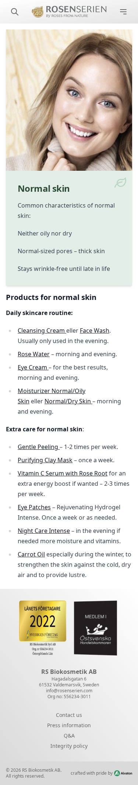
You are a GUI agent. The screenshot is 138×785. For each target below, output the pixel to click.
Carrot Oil (31, 554)
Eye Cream (32, 367)
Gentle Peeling (39, 447)
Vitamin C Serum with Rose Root (62, 473)
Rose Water (34, 354)
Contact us (69, 714)
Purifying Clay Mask (45, 460)
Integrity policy (69, 745)
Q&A (69, 735)
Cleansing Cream (42, 330)
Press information (69, 725)
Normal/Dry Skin (68, 401)
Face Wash (94, 330)
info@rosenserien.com (69, 690)
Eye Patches (34, 507)
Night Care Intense (44, 531)
